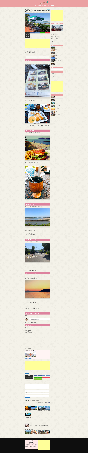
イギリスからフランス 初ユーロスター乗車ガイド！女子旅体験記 (59, 52)
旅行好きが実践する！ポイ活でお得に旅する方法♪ (30, 358)
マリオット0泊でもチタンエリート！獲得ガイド (59, 63)
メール (26, 392)
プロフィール (36, 5)
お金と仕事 (39, 5)
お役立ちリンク (45, 5)
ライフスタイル (53, 76)
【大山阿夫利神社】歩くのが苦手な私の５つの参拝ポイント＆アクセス (59, 105)
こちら (56, 37)
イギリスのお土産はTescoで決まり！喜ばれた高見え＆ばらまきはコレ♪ (58, 55)
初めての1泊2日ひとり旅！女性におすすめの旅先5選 (59, 60)
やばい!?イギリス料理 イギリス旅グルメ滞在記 (59, 58)
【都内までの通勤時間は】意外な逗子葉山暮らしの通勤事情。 (59, 108)
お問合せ (49, 5)
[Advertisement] (37, 43)
